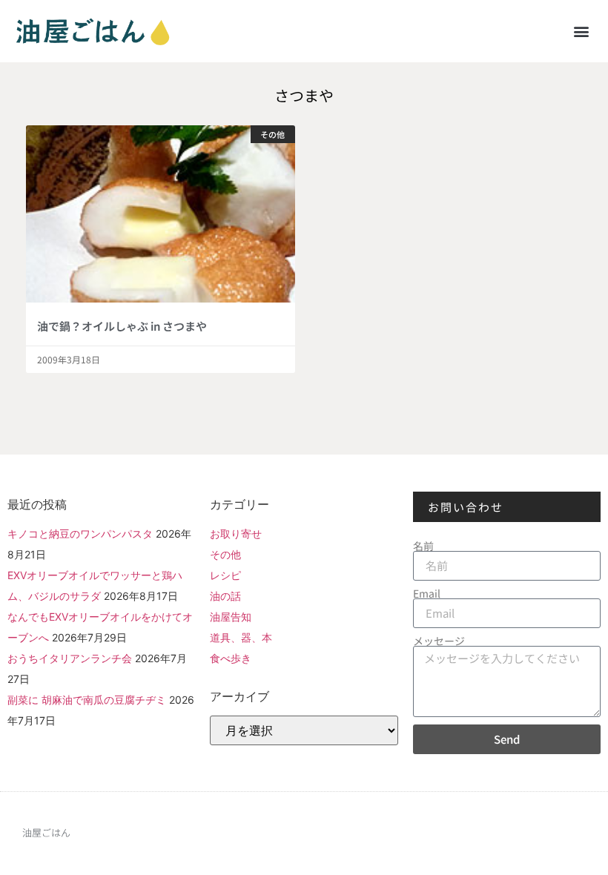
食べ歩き (230, 658)
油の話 (225, 596)
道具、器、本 (241, 637)
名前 (423, 546)
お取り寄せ (236, 533)
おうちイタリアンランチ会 (69, 658)
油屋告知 (230, 616)
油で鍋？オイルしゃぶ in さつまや (122, 326)
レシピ (225, 575)
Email (426, 593)
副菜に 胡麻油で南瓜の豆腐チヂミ (86, 699)
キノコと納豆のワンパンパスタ (80, 533)
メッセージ (439, 640)
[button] (581, 31)
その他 (225, 554)
